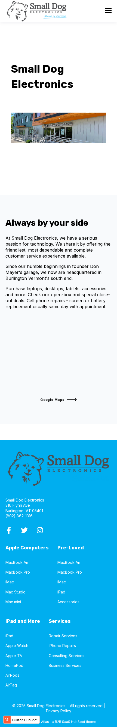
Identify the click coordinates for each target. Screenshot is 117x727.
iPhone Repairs (62, 645)
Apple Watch (16, 645)
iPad (61, 592)
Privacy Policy (58, 711)
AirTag (11, 685)
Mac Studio (15, 592)
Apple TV (14, 655)
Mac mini (13, 601)
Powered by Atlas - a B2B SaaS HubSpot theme (58, 722)
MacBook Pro (17, 572)
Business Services (65, 665)
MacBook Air (16, 562)
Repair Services (63, 635)
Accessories (68, 601)
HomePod (14, 665)
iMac (9, 582)
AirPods (12, 675)
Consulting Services (66, 655)
